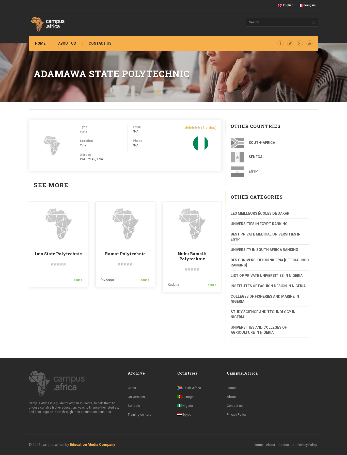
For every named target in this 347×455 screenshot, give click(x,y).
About (231, 397)
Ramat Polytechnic (125, 253)
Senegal (256, 157)
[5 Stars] (198, 127)
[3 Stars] (192, 127)
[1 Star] (186, 127)
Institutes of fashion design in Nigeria (268, 286)
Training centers (139, 414)
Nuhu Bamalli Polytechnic (192, 256)
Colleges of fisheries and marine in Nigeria (265, 299)
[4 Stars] (195, 127)
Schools (134, 406)
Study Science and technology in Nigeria (263, 314)
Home (40, 43)
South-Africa (261, 143)
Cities (132, 388)
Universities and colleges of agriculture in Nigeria (259, 329)
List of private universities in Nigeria (267, 276)
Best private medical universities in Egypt (266, 236)
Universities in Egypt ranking (259, 224)
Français (309, 5)
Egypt (254, 171)
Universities (136, 397)
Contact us (100, 43)
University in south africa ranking (264, 250)
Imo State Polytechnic (58, 253)
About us (67, 43)
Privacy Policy (236, 414)
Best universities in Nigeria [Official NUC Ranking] (270, 262)
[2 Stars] (189, 127)
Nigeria (187, 406)
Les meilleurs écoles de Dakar (260, 213)
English (287, 5)
